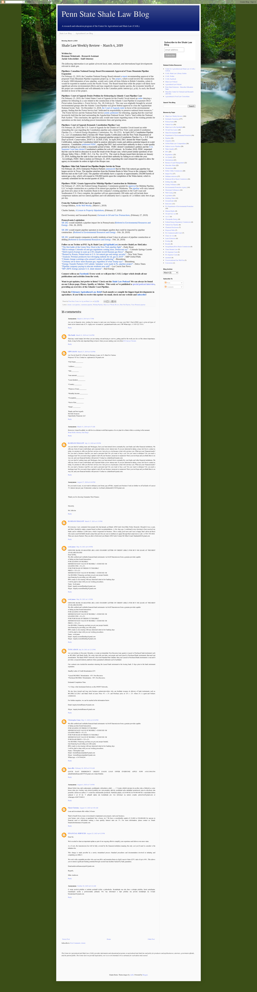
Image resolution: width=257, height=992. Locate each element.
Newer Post (66, 939)
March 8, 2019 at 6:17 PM (85, 318)
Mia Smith (71, 335)
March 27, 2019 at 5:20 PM (86, 351)
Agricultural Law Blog (84, 33)
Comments (170, 287)
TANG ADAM (73, 649)
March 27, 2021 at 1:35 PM (93, 521)
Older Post (151, 939)
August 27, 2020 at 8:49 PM (86, 482)
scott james (72, 547)
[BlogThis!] (107, 301)
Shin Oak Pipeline (125, 305)
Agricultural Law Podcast (173, 84)
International (169, 160)
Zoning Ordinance (171, 184)
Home (109, 939)
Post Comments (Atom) (77, 943)
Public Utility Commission (173, 171)
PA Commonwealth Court (173, 233)
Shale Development (171, 132)
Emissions (168, 204)
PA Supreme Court (171, 252)
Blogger (145, 975)
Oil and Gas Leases (171, 130)
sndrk (132, 975)
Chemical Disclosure (171, 227)
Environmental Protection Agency (176, 187)
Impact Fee (168, 173)
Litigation (168, 141)
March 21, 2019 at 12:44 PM (85, 335)
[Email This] (105, 301)
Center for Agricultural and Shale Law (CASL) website (180, 70)
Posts (168, 283)
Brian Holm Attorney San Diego (78, 432)
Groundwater (169, 201)
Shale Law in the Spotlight (173, 127)
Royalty (167, 244)
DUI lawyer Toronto (129, 341)
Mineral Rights (170, 211)
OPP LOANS (72, 351)
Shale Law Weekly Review (111, 305)
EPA (166, 152)
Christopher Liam (74, 720)
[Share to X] (110, 301)
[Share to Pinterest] (115, 301)
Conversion (169, 263)
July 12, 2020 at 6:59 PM (93, 443)
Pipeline (167, 138)
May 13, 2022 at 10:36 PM (89, 720)
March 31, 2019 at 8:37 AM (86, 427)
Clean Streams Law (171, 249)
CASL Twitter (169, 76)
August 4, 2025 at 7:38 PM (86, 784)
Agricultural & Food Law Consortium (177, 96)
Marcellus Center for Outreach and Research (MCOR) (179, 93)
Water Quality (169, 149)
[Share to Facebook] (112, 301)
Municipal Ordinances (172, 190)
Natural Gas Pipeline (171, 225)
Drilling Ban (169, 182)
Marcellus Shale (170, 165)
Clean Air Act (169, 236)
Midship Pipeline (98, 305)
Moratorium (169, 168)
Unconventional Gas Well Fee (174, 260)
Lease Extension (170, 238)
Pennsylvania (169, 121)
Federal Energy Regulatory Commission (178, 222)
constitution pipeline (86, 305)
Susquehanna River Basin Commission (177, 246)
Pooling (167, 241)
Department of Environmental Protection (178, 135)
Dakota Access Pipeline (172, 146)
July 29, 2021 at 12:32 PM (87, 649)
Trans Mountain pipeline (138, 305)
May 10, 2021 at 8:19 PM (84, 547)
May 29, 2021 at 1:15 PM (84, 599)
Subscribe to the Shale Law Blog (178, 43)
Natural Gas (169, 124)
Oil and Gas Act (170, 214)
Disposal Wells (170, 230)
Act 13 (167, 216)
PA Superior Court (171, 255)
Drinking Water (170, 198)
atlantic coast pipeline (73, 305)
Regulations (169, 154)
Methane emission (171, 176)
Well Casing (169, 193)
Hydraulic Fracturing (172, 119)
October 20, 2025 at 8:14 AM (86, 886)
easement (168, 257)
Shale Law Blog (65, 33)
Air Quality (169, 157)
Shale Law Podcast (171, 82)
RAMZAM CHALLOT (76, 443)
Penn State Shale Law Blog (105, 13)
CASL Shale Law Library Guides (176, 73)
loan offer (71, 768)
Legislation (168, 195)
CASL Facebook (170, 79)
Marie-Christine (73, 808)
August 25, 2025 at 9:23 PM (96, 833)
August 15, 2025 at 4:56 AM (89, 808)
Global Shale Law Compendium (175, 143)
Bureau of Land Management (174, 162)
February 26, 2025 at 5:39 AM (85, 768)
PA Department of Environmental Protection (179, 206)
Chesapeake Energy (171, 219)
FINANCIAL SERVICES (77, 833)
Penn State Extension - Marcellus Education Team (179, 88)
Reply (70, 327)
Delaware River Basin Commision (176, 179)
